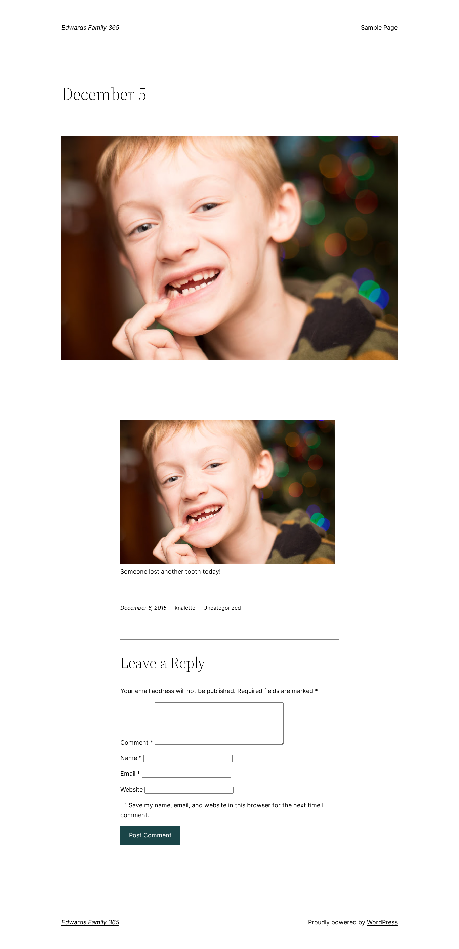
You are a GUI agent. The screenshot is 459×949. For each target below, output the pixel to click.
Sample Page (379, 27)
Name (131, 757)
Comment (136, 742)
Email (130, 773)
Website (131, 789)
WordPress (382, 922)
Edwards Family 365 (90, 27)
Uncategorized (222, 607)
